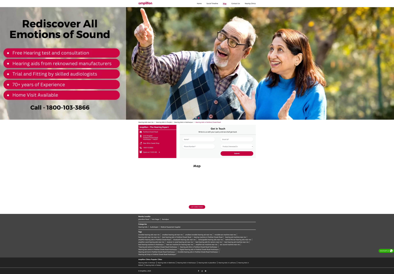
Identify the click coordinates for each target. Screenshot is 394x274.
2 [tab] (198, 117)
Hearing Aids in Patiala (153, 265)
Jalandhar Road (143, 219)
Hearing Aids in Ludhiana (227, 263)
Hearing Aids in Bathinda (166, 263)
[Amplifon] (145, 3)
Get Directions (197, 207)
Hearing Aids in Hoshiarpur (186, 263)
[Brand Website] (205, 270)
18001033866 (148, 148)
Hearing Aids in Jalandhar (207, 263)
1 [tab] (195, 117)
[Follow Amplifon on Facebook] (198, 270)
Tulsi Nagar (155, 219)
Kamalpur (165, 219)
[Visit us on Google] (202, 270)
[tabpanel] (197, 63)
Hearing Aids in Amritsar (146, 263)
